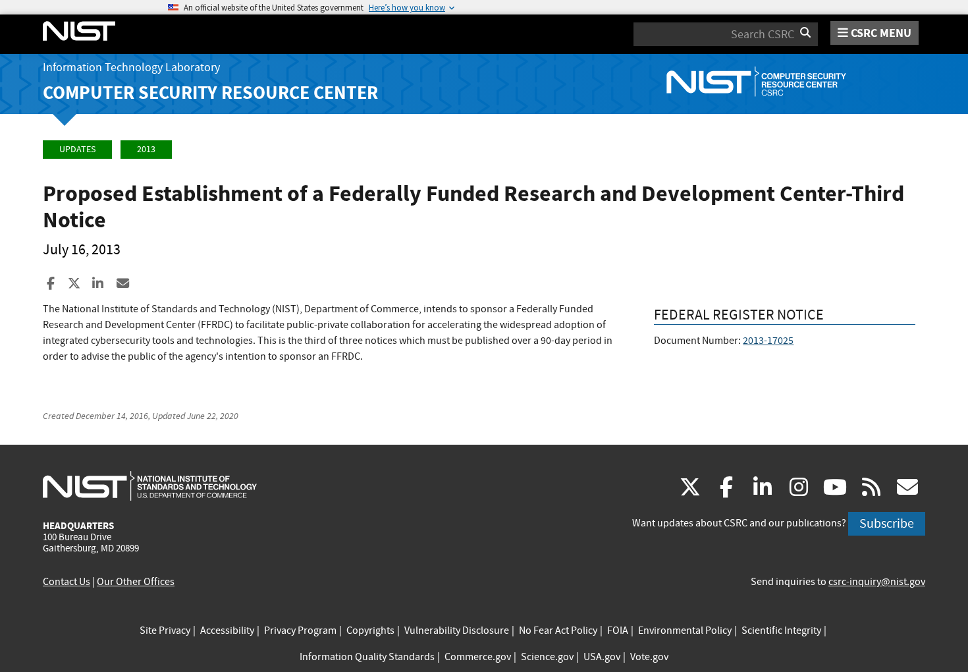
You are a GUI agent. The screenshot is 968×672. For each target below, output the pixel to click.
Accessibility (227, 630)
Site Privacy (165, 630)
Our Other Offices (136, 581)
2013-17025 (768, 340)
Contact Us (66, 581)
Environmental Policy (685, 630)
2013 (146, 149)
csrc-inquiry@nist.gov (876, 581)
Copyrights (370, 630)
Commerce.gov (477, 656)
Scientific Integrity (781, 630)
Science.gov (547, 656)
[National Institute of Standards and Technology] (150, 485)
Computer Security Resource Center (210, 92)
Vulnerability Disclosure (456, 630)
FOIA (617, 630)
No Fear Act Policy (558, 630)
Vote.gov (649, 656)
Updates (77, 149)
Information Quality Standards (367, 656)
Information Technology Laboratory (131, 67)
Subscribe (886, 523)
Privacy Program (300, 630)
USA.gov (601, 656)
